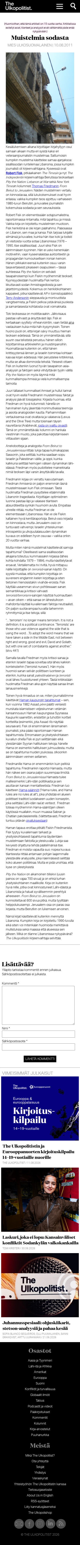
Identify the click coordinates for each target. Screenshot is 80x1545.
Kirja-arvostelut (40, 1429)
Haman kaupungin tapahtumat (39, 700)
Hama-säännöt (29, 790)
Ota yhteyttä (40, 1461)
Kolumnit (40, 1423)
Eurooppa (40, 1377)
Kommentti (10, 983)
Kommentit (40, 1417)
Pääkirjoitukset (40, 1412)
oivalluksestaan (36, 820)
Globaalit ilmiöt (40, 1395)
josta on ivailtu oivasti (51, 425)
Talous (40, 1400)
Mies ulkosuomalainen (30, 45)
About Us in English (40, 1495)
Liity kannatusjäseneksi (40, 1506)
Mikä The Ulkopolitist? (40, 1455)
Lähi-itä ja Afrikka (40, 1366)
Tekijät (40, 1467)
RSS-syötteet (40, 1501)
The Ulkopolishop (40, 1512)
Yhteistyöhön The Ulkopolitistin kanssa (40, 1484)
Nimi (6, 1028)
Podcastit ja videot (40, 1406)
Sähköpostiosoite (14, 1041)
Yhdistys (40, 1472)
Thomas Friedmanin (45, 186)
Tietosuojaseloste (40, 1489)
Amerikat (40, 1372)
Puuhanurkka (40, 1435)
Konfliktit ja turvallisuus (40, 1389)
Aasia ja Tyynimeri (40, 1360)
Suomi (40, 1383)
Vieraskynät (40, 1478)
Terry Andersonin (17, 297)
